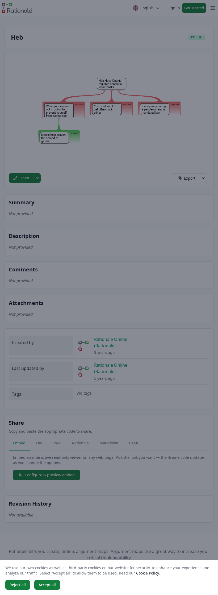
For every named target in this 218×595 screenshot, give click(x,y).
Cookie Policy (147, 573)
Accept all (47, 584)
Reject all (18, 584)
